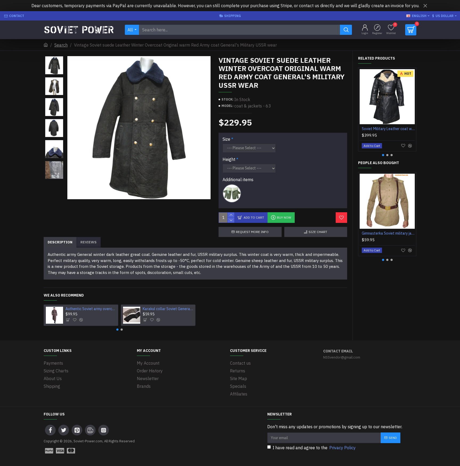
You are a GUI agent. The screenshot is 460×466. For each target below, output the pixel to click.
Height (229, 159)
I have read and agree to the (314, 447)
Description (60, 242)
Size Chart (318, 232)
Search (61, 45)
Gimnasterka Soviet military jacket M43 (388, 233)
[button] (117, 329)
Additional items (238, 179)
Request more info (252, 232)
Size (226, 139)
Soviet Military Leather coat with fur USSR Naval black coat (388, 128)
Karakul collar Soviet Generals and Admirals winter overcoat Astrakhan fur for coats (168, 308)
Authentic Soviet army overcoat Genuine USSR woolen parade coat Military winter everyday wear (91, 308)
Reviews (88, 242)
